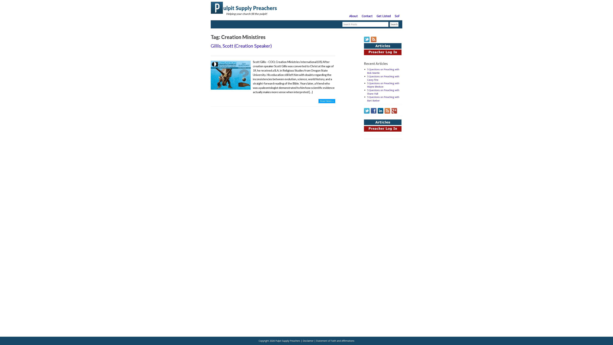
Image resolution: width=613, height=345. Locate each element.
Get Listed (384, 16)
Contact (367, 16)
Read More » (327, 101)
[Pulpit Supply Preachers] (244, 16)
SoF (397, 16)
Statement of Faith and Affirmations (335, 340)
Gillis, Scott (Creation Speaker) (241, 46)
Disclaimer (308, 340)
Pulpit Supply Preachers (287, 340)
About (353, 16)
